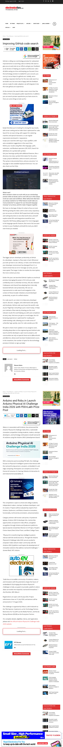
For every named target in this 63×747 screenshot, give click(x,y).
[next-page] (46, 108)
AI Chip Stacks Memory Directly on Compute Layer (54, 222)
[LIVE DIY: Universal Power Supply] (45, 247)
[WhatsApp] (29, 49)
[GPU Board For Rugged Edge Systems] (45, 281)
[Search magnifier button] (54, 24)
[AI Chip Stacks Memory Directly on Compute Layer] (45, 221)
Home (4, 36)
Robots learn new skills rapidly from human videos (54, 175)
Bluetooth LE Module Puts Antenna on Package (53, 205)
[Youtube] (53, 1)
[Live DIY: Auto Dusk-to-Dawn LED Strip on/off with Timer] (45, 259)
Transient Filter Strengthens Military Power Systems (53, 287)
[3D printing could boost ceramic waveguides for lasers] (45, 167)
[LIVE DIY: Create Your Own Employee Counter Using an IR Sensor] (45, 240)
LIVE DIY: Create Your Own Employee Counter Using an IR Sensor (54, 241)
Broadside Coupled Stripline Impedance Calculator (53, 368)
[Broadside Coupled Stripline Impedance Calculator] (45, 367)
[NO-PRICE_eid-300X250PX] (51, 49)
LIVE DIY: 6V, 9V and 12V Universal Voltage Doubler (54, 253)
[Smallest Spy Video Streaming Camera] (45, 134)
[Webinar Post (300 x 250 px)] (21, 124)
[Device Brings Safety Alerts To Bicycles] (45, 216)
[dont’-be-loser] (31, 746)
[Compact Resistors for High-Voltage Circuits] (45, 293)
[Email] (33, 49)
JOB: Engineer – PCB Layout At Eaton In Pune (53, 325)
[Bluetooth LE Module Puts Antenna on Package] (45, 204)
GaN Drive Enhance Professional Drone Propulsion (53, 299)
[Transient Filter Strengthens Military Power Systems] (45, 286)
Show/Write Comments (21, 379)
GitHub (15, 359)
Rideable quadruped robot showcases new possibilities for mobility (53, 182)
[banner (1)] (21, 254)
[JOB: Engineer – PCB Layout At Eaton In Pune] (45, 324)
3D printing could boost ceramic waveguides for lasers (54, 168)
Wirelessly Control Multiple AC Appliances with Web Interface (54, 140)
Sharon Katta (7, 49)
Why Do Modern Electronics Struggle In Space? (54, 103)
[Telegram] (17, 49)
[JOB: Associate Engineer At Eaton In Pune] (45, 317)
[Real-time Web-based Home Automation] (45, 121)
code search (9, 359)
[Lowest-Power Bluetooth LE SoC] (45, 210)
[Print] (37, 49)
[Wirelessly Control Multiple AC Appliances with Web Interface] (45, 140)
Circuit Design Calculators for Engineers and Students (54, 361)
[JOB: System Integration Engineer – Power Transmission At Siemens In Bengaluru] (45, 331)
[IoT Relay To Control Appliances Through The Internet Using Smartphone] (45, 89)
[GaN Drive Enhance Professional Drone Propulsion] (45, 298)
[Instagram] (46, 1)
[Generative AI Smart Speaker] (45, 97)
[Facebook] (44, 1)
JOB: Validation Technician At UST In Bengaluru (53, 339)
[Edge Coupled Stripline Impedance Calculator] (45, 374)
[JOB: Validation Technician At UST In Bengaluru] (45, 339)
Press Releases (10, 36)
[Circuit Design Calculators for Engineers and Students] (45, 361)
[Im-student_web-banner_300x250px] (51, 68)
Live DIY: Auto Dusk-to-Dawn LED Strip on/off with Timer (54, 260)
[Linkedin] (48, 1)
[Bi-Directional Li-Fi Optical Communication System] (45, 81)
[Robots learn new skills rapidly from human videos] (45, 174)
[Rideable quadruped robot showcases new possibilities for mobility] (45, 180)
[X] (50, 1)
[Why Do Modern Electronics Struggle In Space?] (45, 102)
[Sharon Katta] (5, 49)
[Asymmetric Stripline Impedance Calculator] (45, 379)
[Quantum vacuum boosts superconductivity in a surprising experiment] (45, 159)
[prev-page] (44, 108)
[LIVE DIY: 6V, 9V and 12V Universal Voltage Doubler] (45, 252)
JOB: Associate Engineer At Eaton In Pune (53, 318)
